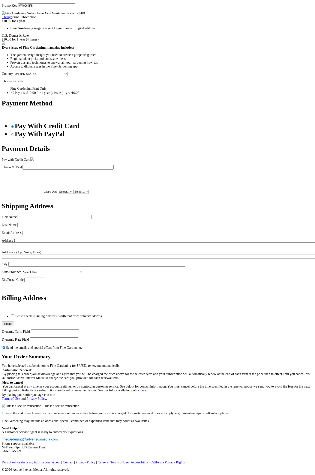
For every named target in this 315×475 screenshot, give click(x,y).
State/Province (11, 272)
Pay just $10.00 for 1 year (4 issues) (47, 93)
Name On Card (13, 167)
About (56, 462)
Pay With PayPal (40, 134)
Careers (103, 462)
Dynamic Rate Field (15, 339)
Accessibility (139, 462)
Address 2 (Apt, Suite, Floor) (21, 252)
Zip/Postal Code (13, 279)
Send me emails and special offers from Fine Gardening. (44, 347)
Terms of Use (11, 398)
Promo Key (9, 5)
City (5, 264)
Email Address (11, 232)
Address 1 (8, 240)
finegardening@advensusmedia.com (30, 439)
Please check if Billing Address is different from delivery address (58, 316)
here (143, 390)
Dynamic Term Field (16, 331)
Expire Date (50, 191)
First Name (9, 217)
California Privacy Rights (167, 462)
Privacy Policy (36, 398)
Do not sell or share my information (26, 462)
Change (7, 17)
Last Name (9, 225)
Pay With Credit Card (47, 126)
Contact (68, 462)
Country (7, 73)
